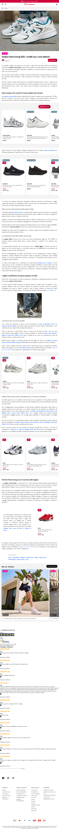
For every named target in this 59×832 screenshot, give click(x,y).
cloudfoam (54, 111)
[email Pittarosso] (13, 778)
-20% (4, 163)
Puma (26, 559)
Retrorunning (20, 559)
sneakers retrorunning (10, 96)
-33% (53, 440)
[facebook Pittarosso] (3, 778)
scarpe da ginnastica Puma (46, 324)
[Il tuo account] (5, 4)
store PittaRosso (51, 290)
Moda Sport (16, 557)
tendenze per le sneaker (45, 263)
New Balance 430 (25, 347)
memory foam (30, 111)
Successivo (9, 647)
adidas (36, 557)
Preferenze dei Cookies (49, 799)
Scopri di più (43, 106)
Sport (10, 557)
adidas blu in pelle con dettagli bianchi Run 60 (24, 429)
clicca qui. (23, 768)
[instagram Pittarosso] (8, 778)
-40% (4, 360)
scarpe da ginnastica (50, 150)
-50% (39, 510)
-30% (53, 358)
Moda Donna (29, 557)
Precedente (3, 647)
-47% (28, 358)
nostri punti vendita (28, 546)
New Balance (12, 559)
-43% (4, 440)
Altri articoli (51, 566)
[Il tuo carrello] (56, 4)
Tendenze (4, 53)
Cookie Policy (47, 797)
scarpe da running (17, 212)
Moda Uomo (42, 557)
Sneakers (22, 557)
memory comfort (31, 160)
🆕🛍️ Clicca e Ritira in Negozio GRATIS (29, 1)
